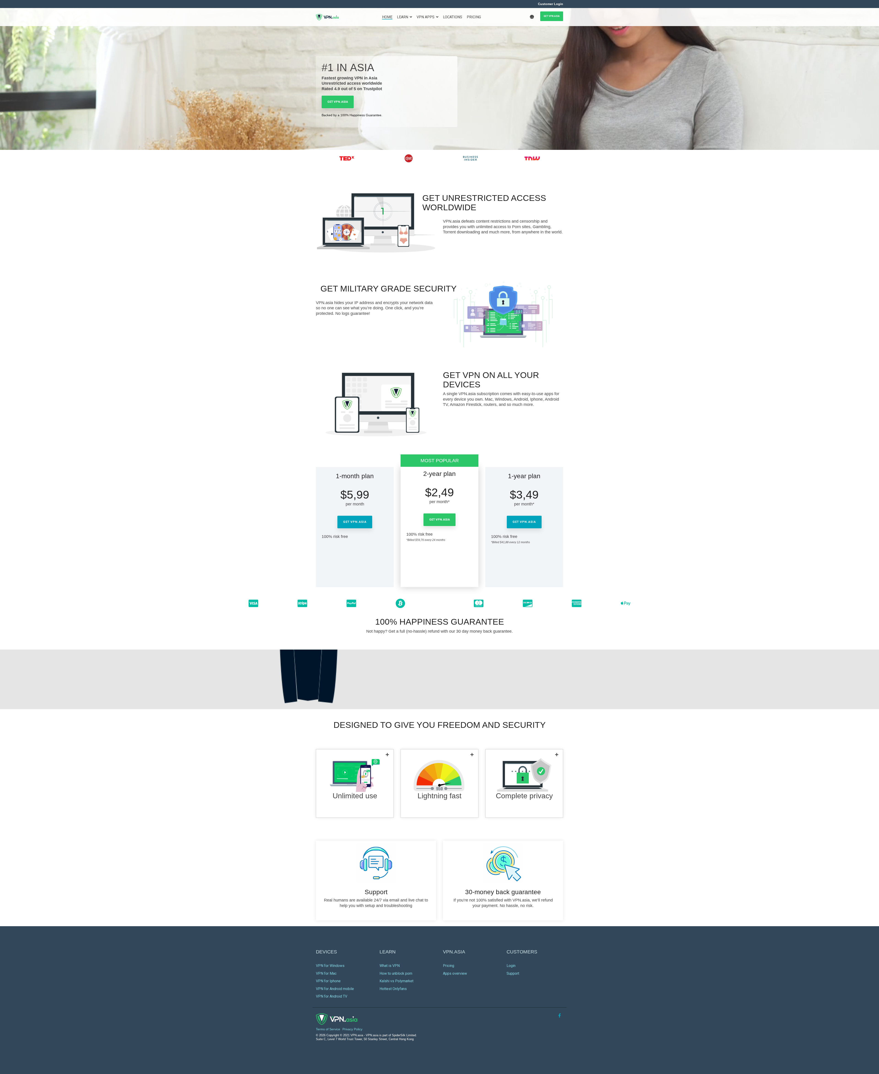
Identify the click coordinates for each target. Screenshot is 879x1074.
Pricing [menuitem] (448, 965)
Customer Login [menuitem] (550, 4)
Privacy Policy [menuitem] (352, 1029)
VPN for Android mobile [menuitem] (335, 989)
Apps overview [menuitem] (455, 973)
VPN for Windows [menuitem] (330, 965)
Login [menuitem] (511, 965)
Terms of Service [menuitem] (328, 1029)
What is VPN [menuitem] (390, 965)
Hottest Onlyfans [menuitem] (393, 989)
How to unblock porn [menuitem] (396, 973)
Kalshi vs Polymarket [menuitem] (396, 981)
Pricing (474, 17)
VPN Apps (426, 17)
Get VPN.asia (552, 16)
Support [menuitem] (513, 973)
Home (387, 17)
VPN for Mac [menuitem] (326, 973)
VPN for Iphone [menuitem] (328, 981)
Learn (403, 17)
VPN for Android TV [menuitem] (331, 996)
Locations (452, 17)
